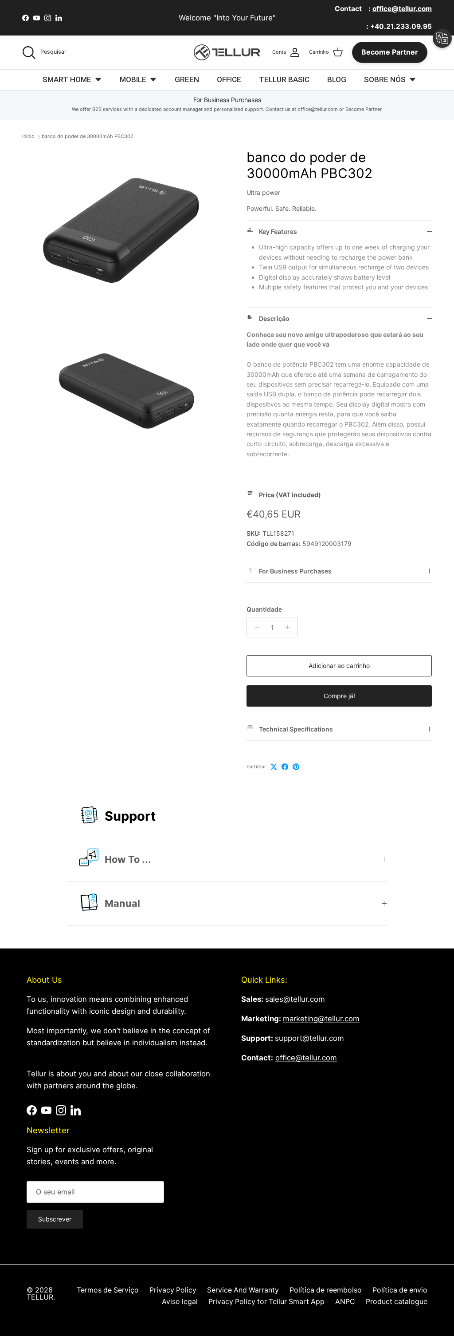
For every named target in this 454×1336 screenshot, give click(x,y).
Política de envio (399, 1290)
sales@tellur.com (295, 999)
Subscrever (54, 1219)
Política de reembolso (326, 1290)
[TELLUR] (227, 52)
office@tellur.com (306, 1057)
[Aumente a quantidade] (289, 627)
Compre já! (339, 696)
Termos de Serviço (108, 1290)
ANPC (345, 1301)
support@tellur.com (309, 1038)
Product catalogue (396, 1301)
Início (28, 137)
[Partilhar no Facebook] (285, 766)
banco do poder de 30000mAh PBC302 (87, 137)
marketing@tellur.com (321, 1018)
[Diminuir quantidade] (254, 627)
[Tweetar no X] (273, 766)
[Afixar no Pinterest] (296, 766)
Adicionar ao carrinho (339, 665)
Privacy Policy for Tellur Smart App (266, 1301)
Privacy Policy (172, 1290)
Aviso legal (180, 1301)
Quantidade (264, 609)
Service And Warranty (243, 1290)
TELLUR (40, 1297)
